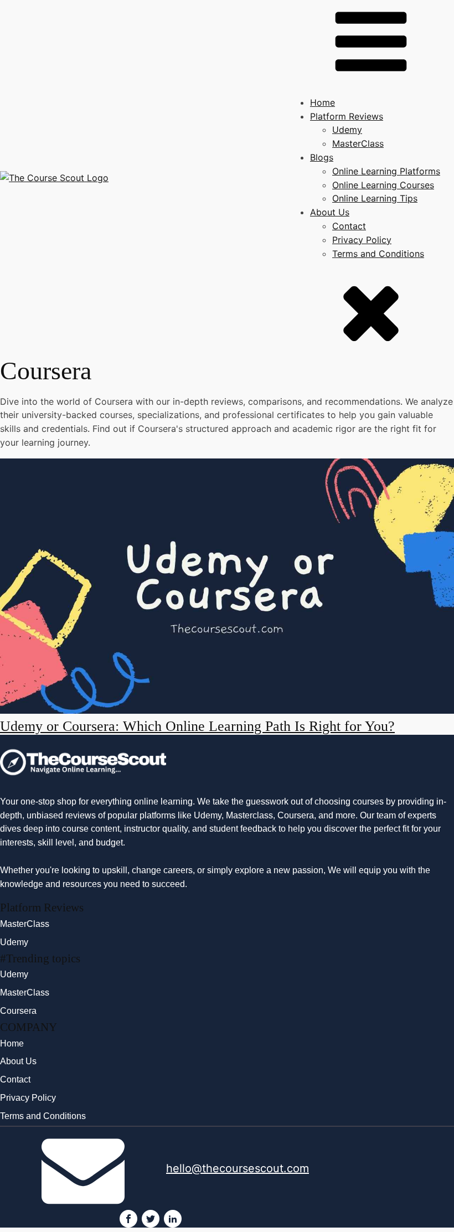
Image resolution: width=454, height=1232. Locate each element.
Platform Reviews (346, 116)
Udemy (347, 129)
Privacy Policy (361, 239)
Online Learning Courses (383, 184)
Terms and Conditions (378, 253)
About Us (329, 212)
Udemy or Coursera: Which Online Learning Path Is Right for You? (197, 726)
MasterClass (358, 143)
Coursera (18, 1011)
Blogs (321, 157)
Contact (349, 225)
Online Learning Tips (374, 198)
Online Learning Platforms (386, 171)
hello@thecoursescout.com (237, 1168)
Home (322, 102)
